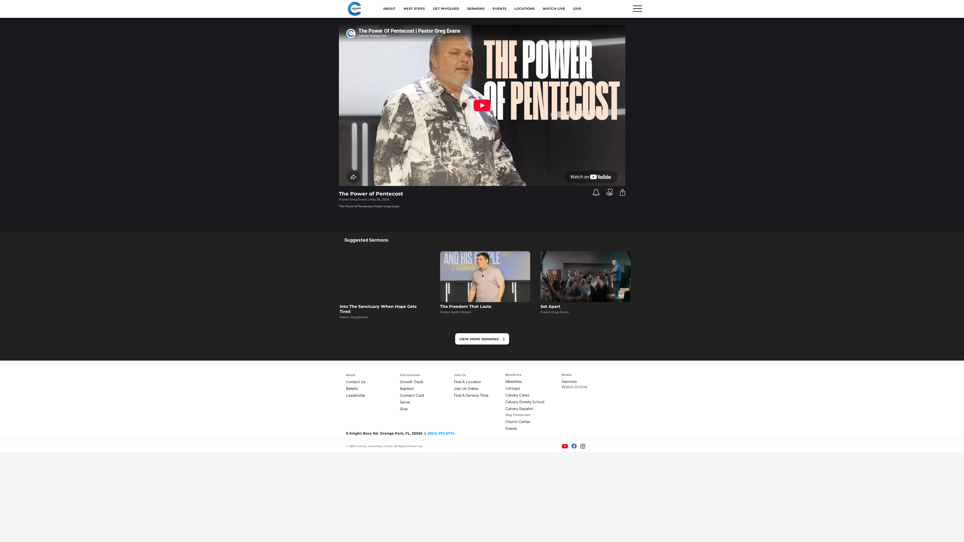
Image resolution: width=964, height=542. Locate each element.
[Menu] (637, 8)
